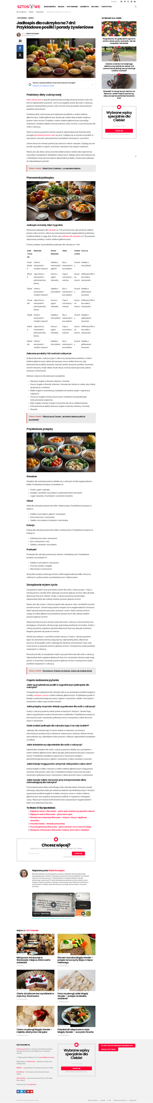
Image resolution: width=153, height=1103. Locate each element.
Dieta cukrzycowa (34, 100)
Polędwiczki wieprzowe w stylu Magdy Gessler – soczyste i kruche (76, 1030)
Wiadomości (50, 6)
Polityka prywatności (120, 1100)
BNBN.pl (19, 1068)
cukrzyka (52, 230)
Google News (32, 1084)
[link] (35, 896)
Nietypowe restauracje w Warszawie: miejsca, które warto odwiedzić (59, 830)
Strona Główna (93, 1100)
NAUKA (61, 6)
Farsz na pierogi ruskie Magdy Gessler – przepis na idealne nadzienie (73, 996)
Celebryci (84, 6)
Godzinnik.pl (31, 1061)
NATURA (95, 6)
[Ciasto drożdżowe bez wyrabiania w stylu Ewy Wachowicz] (35, 980)
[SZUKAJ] (135, 6)
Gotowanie (72, 6)
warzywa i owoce (41, 695)
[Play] (83, 913)
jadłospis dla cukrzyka (71, 236)
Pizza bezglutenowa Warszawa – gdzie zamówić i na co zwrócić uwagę (60, 827)
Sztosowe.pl (21, 1049)
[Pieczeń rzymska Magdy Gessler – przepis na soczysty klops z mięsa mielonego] (76, 944)
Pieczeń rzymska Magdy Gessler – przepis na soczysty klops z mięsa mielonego (75, 960)
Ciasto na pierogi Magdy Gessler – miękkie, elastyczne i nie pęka (34, 1030)
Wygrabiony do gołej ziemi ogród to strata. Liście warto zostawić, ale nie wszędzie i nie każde (119, 40)
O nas (109, 1100)
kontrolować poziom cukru (44, 135)
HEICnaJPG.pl (21, 1078)
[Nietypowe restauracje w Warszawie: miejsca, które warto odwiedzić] (35, 944)
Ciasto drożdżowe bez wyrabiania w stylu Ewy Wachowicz (35, 995)
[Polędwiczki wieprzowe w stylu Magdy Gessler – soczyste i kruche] (76, 1016)
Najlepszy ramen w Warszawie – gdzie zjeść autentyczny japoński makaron (62, 811)
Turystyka (106, 6)
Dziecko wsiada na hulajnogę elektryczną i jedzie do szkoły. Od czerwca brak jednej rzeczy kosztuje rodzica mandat (119, 67)
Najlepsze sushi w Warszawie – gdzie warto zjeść (51, 814)
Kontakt (113, 2)
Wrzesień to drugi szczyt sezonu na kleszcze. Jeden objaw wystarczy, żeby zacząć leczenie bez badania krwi (119, 94)
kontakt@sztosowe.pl (47, 1057)
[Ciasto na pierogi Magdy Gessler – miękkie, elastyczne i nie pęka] (35, 1016)
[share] (71, 895)
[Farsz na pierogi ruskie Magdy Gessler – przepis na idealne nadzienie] (76, 980)
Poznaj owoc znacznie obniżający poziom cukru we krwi (53, 896)
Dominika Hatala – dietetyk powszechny (47, 824)
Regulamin (132, 1100)
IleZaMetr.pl (20, 1072)
